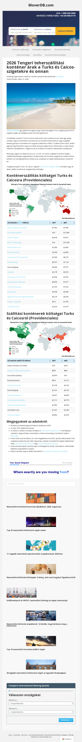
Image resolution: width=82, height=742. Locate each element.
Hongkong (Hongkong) (16, 282)
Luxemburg (11, 292)
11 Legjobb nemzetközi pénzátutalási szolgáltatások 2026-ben (35, 554)
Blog (10, 735)
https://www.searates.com (24, 443)
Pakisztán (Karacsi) (14, 395)
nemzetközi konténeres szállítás (55, 451)
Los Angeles (15, 302)
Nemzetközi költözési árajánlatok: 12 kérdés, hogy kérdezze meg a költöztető (37, 625)
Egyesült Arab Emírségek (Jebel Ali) (20, 297)
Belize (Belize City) (14, 247)
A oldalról (16, 735)
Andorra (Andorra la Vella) (17, 228)
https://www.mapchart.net (50, 431)
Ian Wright (59, 76)
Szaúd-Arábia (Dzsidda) (16, 400)
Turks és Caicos (13, 130)
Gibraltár (10, 272)
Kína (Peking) (12, 262)
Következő (65, 720)
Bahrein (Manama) (14, 242)
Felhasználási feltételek (52, 735)
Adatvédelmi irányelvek (36, 735)
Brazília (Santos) (13, 252)
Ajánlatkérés (65, 31)
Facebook (64, 735)
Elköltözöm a (13, 700)
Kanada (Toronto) (14, 385)
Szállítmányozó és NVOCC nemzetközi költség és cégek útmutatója (37, 600)
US (8, 302)
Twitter (71, 735)
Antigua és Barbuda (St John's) (18, 370)
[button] (50, 223)
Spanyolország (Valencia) (16, 405)
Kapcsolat (24, 735)
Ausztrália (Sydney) (14, 232)
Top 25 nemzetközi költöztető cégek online (26, 530)
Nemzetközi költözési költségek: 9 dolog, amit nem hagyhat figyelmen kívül (41, 577)
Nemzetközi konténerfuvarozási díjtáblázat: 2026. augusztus (34, 506)
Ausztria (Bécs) (12, 237)
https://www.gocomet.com (47, 443)
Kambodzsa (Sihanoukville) (17, 257)
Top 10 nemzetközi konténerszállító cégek (26, 649)
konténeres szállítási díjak (49, 167)
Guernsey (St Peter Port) (16, 277)
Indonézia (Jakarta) (14, 287)
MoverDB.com (41, 5)
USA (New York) (13, 306)
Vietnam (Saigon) (13, 415)
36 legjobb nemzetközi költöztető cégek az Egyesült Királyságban (36, 673)
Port (20, 223)
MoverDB (14, 436)
